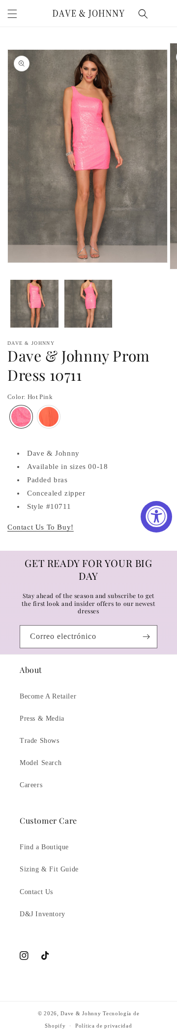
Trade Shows (39, 740)
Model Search (40, 762)
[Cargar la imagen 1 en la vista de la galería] (34, 304)
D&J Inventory (42, 914)
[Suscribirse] (146, 636)
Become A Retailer (48, 696)
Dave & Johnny (80, 1013)
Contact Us (36, 892)
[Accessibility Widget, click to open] (156, 517)
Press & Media (42, 718)
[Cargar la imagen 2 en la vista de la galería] (88, 304)
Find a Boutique (44, 847)
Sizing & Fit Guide (49, 869)
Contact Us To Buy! (40, 527)
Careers (31, 785)
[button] (12, 14)
